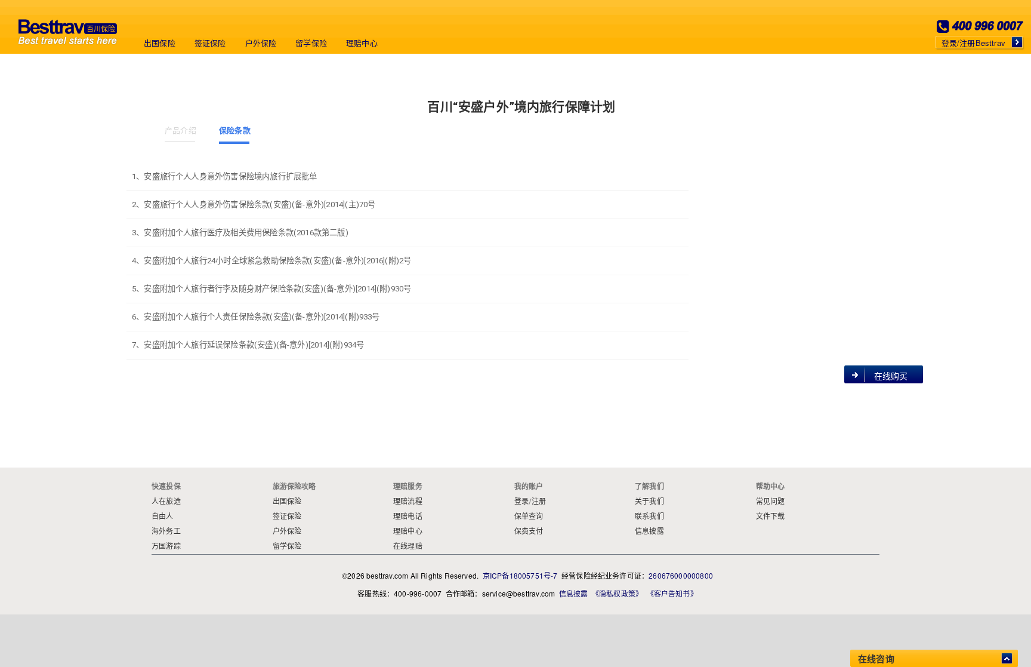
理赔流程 (407, 501)
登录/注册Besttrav (973, 42)
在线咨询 (876, 658)
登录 (521, 501)
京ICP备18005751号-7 (520, 575)
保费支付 (529, 531)
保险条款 (234, 130)
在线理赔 (407, 546)
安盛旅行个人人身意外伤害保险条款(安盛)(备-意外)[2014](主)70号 (259, 204)
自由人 (163, 516)
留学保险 (311, 42)
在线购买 (891, 376)
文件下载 (770, 516)
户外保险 (261, 42)
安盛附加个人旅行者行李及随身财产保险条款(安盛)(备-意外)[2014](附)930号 (277, 288)
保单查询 (529, 516)
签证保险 (210, 42)
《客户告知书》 (672, 593)
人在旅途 (166, 501)
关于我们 (649, 501)
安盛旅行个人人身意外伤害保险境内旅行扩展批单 (230, 176)
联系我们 (649, 516)
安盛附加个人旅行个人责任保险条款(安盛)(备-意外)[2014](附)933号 (261, 316)
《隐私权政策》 (617, 593)
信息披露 (649, 531)
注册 (539, 501)
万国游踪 (166, 546)
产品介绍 (180, 130)
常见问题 (770, 501)
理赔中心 (362, 42)
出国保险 (159, 42)
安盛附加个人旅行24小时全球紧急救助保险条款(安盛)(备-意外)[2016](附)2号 (277, 260)
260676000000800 (681, 575)
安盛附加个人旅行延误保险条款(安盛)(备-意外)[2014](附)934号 (254, 344)
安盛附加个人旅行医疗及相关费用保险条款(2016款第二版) (246, 232)
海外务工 (166, 531)
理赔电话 (407, 516)
